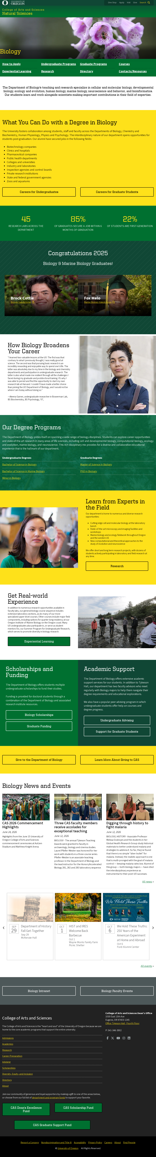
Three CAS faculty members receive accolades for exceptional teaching (76, 827)
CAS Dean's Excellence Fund (26, 1109)
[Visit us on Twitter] (112, 1038)
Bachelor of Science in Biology (19, 464)
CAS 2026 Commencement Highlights (22, 825)
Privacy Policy (95, 1142)
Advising (6, 1062)
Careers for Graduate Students (117, 192)
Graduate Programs (93, 64)
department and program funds (48, 1097)
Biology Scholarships (39, 714)
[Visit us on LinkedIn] (129, 1038)
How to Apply (11, 64)
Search (143, 2)
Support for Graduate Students (117, 731)
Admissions (8, 1038)
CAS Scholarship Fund (78, 1107)
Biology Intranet (39, 991)
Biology (10, 51)
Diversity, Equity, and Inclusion (17, 1074)
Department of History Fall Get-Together (30, 926)
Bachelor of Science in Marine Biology (23, 471)
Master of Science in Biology (96, 464)
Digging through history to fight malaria (127, 825)
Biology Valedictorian (21, 302)
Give (135, 2)
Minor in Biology (11, 478)
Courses (124, 64)
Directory (86, 71)
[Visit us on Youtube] (118, 1038)
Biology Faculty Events (117, 991)
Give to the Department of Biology (39, 759)
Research (47, 71)
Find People (129, 1142)
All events (146, 966)
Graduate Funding (39, 726)
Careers (108, 1142)
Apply (121, 2)
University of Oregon (68, 1148)
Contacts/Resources (133, 71)
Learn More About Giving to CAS (117, 759)
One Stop (112, 2)
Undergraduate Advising (117, 720)
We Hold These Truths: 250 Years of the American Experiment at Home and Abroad (126, 926)
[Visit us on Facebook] (107, 1038)
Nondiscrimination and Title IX (56, 1142)
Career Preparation (12, 1056)
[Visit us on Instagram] (123, 1038)
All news (147, 882)
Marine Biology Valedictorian (98, 302)
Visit (128, 2)
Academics (7, 1044)
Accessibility (80, 1142)
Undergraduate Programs (58, 64)
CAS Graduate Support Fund (52, 1125)
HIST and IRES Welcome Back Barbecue (78, 926)
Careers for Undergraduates (39, 192)
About (5, 1086)
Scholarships (8, 1068)
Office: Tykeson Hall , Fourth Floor (122, 1023)
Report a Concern (30, 1142)
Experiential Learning (16, 71)
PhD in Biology (88, 471)
